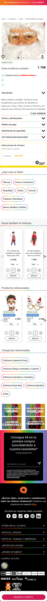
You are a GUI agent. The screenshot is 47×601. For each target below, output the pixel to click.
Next (43, 255)
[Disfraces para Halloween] (35, 428)
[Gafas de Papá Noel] (29, 297)
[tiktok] (20, 516)
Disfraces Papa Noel (12, 385)
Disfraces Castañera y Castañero (18, 377)
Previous (1, 255)
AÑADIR (13, 276)
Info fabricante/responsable (15, 137)
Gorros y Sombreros (24, 182)
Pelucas (6, 182)
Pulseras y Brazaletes (13, 198)
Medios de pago (9, 124)
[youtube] (26, 516)
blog (34, 504)
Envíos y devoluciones (12, 118)
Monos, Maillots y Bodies (14, 207)
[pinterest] (32, 516)
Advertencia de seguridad (13, 130)
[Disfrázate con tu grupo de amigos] (12, 415)
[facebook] (8, 516)
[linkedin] (38, 516)
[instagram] (14, 516)
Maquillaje (8, 190)
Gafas (5, 393)
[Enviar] (39, 463)
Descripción (7, 92)
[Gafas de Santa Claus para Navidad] (5, 297)
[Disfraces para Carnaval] (12, 428)
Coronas (32, 190)
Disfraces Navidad (35, 385)
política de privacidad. (13, 477)
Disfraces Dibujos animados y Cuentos (21, 368)
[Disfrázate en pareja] (35, 415)
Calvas (20, 190)
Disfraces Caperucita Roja (15, 360)
